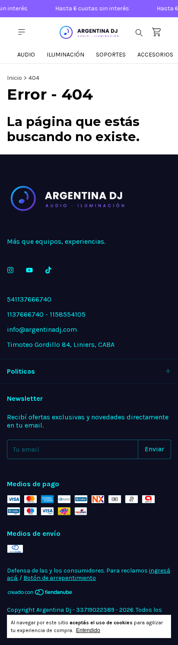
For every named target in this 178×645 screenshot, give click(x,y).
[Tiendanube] (40, 594)
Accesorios (155, 54)
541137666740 (29, 299)
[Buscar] (139, 32)
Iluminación (65, 54)
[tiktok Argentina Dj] (48, 270)
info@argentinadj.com (42, 329)
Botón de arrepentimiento (59, 578)
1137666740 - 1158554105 (46, 314)
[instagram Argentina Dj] (10, 270)
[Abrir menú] (21, 32)
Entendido (88, 630)
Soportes (111, 54)
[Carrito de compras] (156, 32)
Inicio (14, 78)
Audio (26, 54)
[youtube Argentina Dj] (29, 270)
